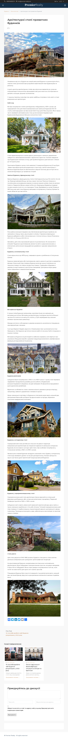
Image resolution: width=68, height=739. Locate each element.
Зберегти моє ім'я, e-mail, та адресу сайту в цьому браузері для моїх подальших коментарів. (30, 709)
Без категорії (14, 11)
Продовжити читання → (13, 677)
